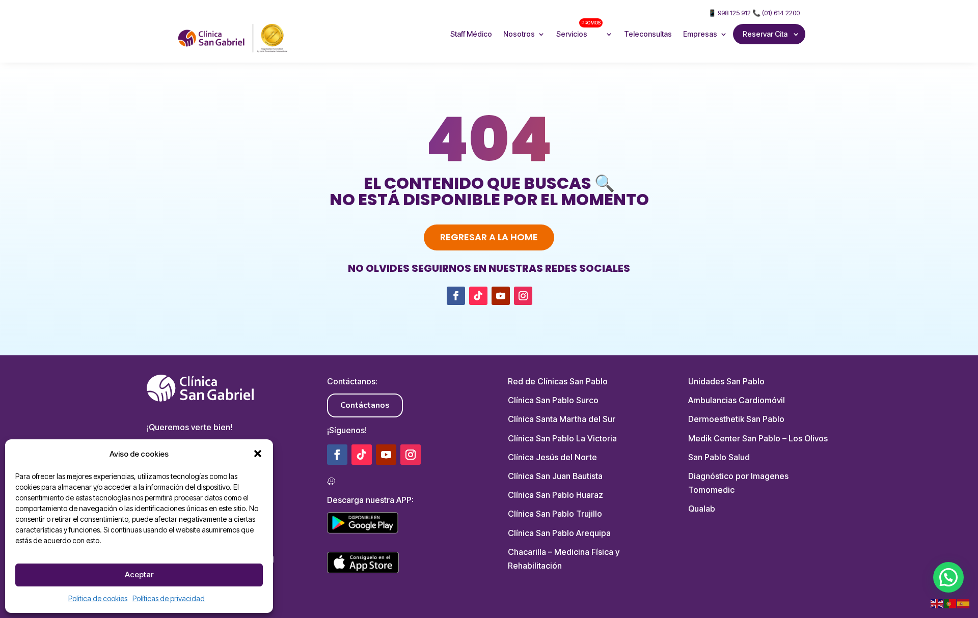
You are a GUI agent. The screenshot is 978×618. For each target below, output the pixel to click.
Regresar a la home (489, 237)
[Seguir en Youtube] (501, 296)
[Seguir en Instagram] (523, 296)
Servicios (578, 29)
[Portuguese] (950, 603)
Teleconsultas (648, 34)
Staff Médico (471, 34)
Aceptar (139, 574)
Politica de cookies (97, 598)
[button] (258, 453)
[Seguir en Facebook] (456, 296)
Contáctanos (365, 405)
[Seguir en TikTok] (478, 296)
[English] (937, 603)
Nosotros (519, 34)
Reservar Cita (765, 34)
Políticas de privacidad (168, 598)
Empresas (700, 34)
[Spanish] (963, 603)
